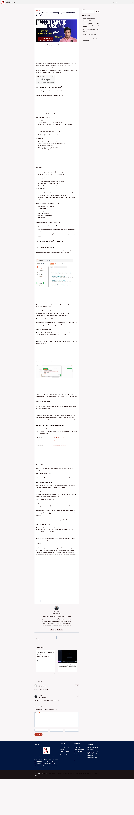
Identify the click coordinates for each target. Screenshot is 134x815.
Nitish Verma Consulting (79, 749)
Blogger (38, 600)
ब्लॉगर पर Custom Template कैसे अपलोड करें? (45, 80)
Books (123, 2)
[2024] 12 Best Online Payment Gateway (70, 637)
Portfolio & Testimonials (79, 755)
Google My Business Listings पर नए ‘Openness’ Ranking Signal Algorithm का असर (44, 637)
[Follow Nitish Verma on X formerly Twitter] (53, 630)
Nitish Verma (39, 17)
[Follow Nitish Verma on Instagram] (55, 630)
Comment (37, 712)
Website (67, 730)
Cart (75, 758)
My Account (76, 757)
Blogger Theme (44, 600)
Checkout (76, 760)
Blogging (38, 10)
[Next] (75, 661)
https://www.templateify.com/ (59, 440)
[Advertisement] (56, 55)
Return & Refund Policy (84, 773)
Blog (113, 2)
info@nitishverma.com (93, 757)
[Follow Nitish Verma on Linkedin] (60, 630)
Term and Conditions (94, 773)
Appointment (118, 2)
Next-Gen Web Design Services (65, 748)
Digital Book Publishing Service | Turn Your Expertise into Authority (65, 753)
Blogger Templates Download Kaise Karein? (46, 82)
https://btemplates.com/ (58, 442)
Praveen (40, 685)
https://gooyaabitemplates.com (59, 437)
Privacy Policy (61, 773)
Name (36, 730)
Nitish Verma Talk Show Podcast (79, 752)
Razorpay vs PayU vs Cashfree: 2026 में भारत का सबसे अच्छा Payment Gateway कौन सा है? (91, 25)
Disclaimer (67, 773)
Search (83, 9)
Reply (77, 685)
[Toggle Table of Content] (53, 76)
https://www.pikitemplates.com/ (59, 445)
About (109, 2)
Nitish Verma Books (78, 747)
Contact (127, 2)
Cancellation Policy (74, 773)
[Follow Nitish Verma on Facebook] (51, 630)
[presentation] (67, 656)
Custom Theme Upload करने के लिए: (44, 79)
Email (51, 730)
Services (62, 745)
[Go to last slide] (37, 661)
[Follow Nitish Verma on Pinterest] (62, 630)
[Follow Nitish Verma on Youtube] (58, 630)
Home (105, 2)
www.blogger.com (52, 120)
